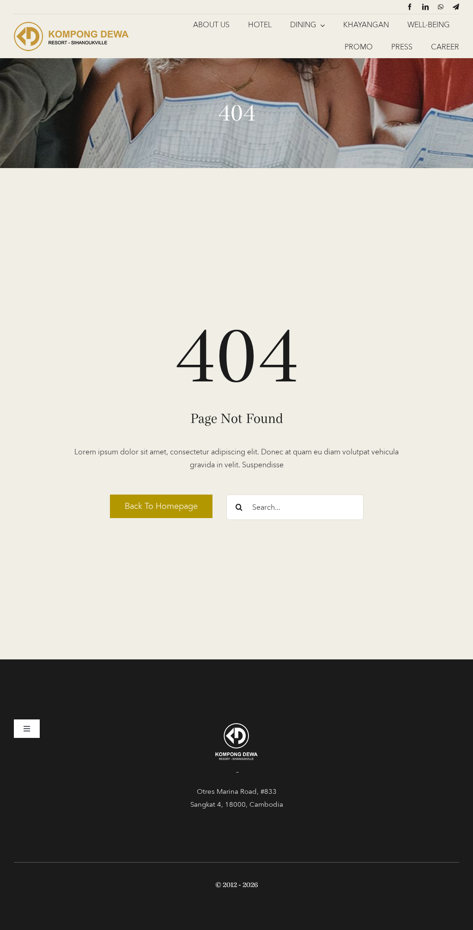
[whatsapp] (440, 7)
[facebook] (409, 7)
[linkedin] (425, 7)
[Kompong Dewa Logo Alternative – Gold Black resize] (71, 23)
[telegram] (456, 7)
